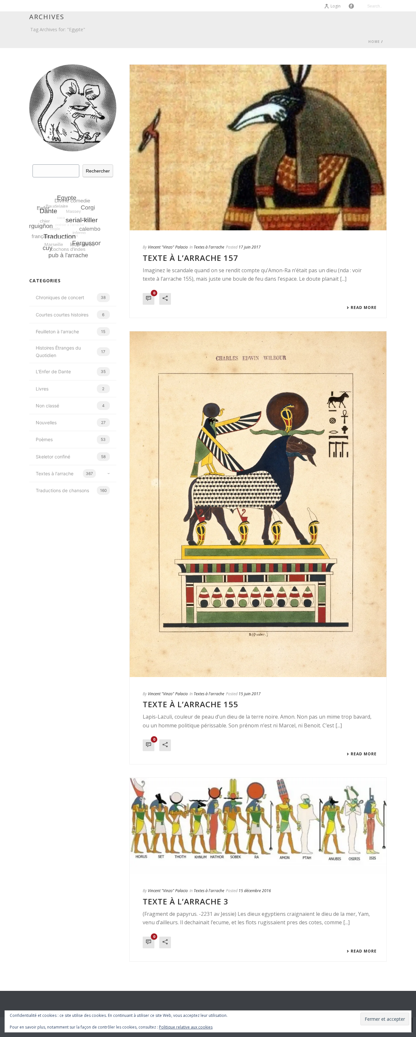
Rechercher (98, 170)
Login (336, 6)
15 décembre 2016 (255, 890)
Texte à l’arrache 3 (185, 901)
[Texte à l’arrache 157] (258, 147)
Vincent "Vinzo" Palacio (168, 247)
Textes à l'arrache (209, 247)
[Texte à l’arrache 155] (258, 504)
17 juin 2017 (250, 247)
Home (374, 41)
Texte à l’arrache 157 (190, 257)
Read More (364, 308)
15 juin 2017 (250, 694)
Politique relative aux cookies (186, 1027)
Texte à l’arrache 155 (190, 704)
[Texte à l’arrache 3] (258, 826)
